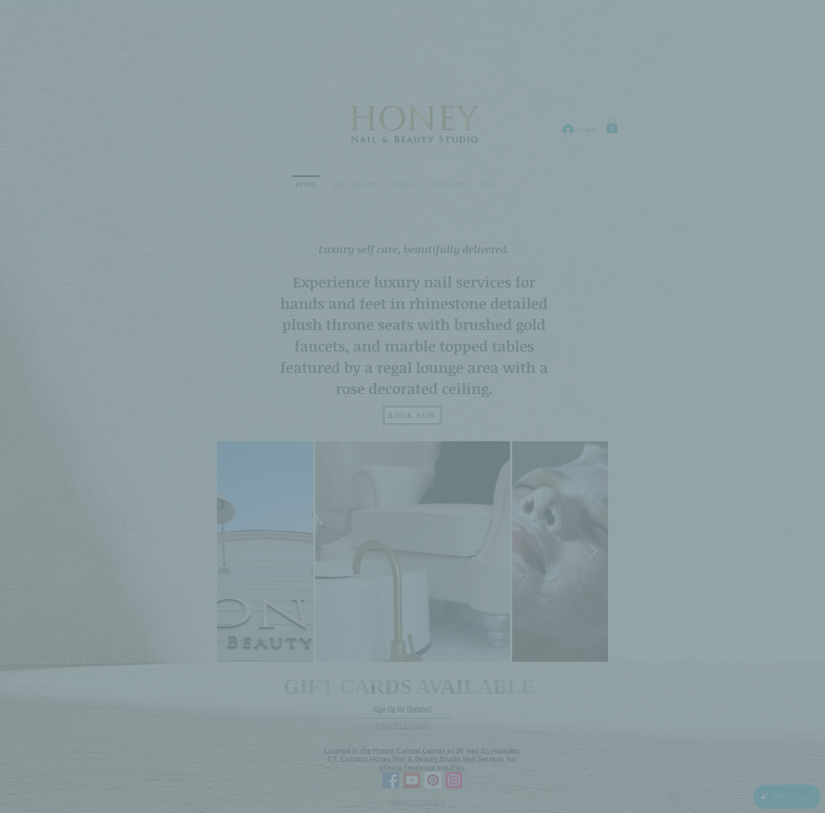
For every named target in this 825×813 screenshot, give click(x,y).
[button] (558, 329)
